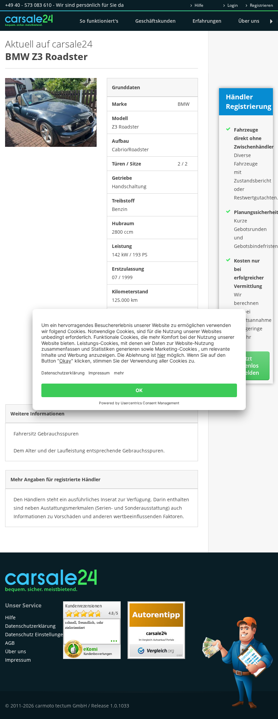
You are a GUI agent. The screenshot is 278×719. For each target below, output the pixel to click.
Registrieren (261, 5)
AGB (10, 643)
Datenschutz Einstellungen (35, 634)
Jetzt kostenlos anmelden (246, 365)
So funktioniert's (99, 21)
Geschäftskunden (155, 21)
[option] (51, 112)
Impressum (18, 660)
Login (232, 5)
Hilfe (198, 5)
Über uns (248, 21)
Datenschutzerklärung (30, 626)
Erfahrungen (207, 21)
